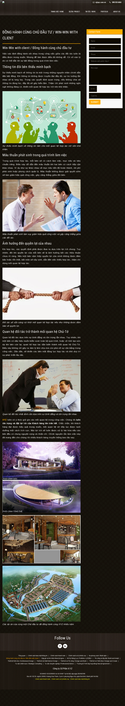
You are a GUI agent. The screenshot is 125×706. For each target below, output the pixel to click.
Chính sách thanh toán (57, 656)
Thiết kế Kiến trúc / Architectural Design (21, 661)
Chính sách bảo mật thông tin (37, 656)
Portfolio (104, 11)
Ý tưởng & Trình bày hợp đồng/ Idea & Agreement (93, 664)
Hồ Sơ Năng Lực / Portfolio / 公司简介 (79, 658)
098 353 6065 (116, 2)
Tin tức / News (90, 11)
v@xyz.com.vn (100, 2)
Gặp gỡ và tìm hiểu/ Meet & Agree (52, 658)
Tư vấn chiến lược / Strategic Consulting (28, 664)
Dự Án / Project (74, 11)
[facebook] (60, 646)
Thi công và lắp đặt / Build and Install (107, 658)
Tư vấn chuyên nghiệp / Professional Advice (59, 664)
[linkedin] (65, 646)
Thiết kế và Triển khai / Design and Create (103, 661)
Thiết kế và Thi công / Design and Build (73, 661)
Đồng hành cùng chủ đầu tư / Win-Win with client (22, 658)
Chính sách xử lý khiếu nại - (61, 679)
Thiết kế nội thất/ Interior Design (47, 661)
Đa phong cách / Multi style (98, 656)
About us (116, 11)
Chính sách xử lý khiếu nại (77, 656)
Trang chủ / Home (57, 11)
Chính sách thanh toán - (43, 679)
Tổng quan (22, 656)
